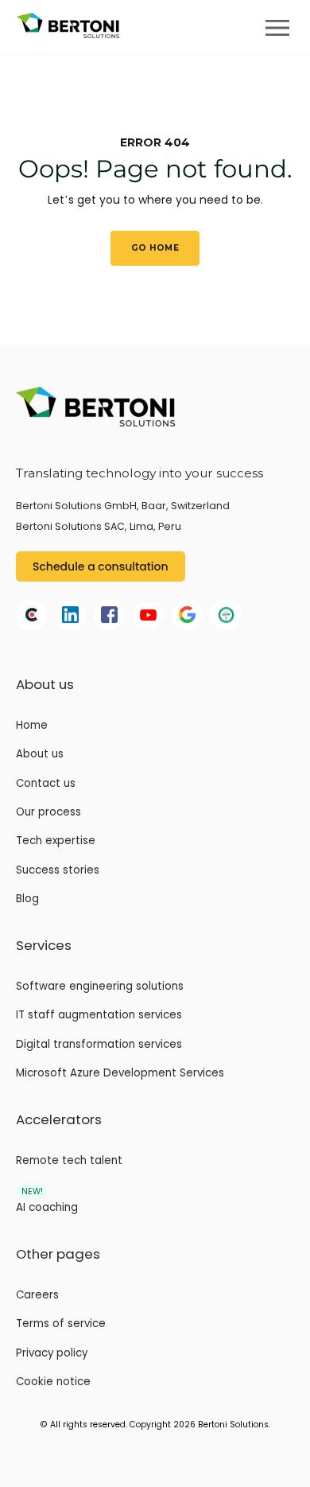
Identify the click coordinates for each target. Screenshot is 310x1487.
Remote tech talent (69, 1161)
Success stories (57, 870)
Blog (27, 899)
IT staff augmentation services (99, 1015)
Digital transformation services (99, 1044)
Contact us (46, 784)
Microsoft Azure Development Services (120, 1073)
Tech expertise (55, 841)
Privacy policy (51, 1353)
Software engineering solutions (100, 986)
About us (40, 754)
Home (32, 725)
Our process (48, 812)
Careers (37, 1295)
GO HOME (155, 248)
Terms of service (61, 1324)
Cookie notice (53, 1382)
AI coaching (47, 1208)
